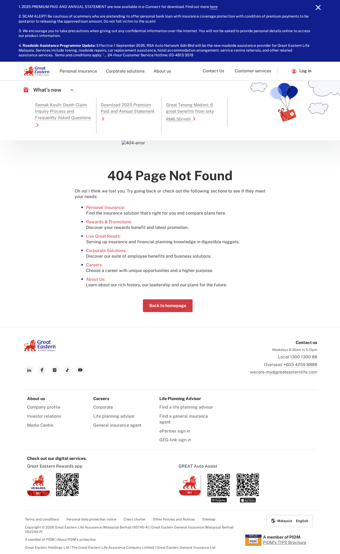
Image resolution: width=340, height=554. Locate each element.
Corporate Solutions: (106, 250)
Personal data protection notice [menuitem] (91, 519)
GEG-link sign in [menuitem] (175, 439)
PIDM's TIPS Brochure (284, 542)
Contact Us (213, 70)
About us (162, 71)
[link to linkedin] (29, 370)
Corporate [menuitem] (103, 407)
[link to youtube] (80, 370)
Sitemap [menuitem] (208, 519)
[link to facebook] (42, 370)
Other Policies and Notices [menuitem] (174, 519)
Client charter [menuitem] (135, 519)
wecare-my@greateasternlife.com (283, 372)
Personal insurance (78, 71)
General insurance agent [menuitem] (117, 425)
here (214, 7)
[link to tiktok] (67, 370)
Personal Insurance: (105, 207)
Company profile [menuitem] (43, 407)
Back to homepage (167, 305)
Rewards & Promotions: (109, 221)
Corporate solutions (125, 71)
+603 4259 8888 (300, 364)
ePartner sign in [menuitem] (174, 431)
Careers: (94, 264)
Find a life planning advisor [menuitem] (186, 407)
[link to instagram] (54, 370)
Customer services (253, 70)
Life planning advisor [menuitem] (114, 416)
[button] (284, 71)
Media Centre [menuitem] (40, 425)
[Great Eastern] (36, 71)
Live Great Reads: (103, 236)
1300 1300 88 (303, 356)
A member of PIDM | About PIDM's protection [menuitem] (60, 540)
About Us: (95, 279)
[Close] (318, 7)
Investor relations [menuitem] (44, 416)
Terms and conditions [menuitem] (42, 519)
